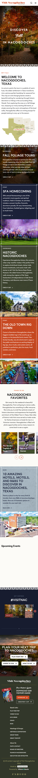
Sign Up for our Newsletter (19, 756)
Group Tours (14, 735)
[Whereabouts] (23, 769)
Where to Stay (14, 714)
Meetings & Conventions (18, 732)
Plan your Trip (15, 711)
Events (12, 720)
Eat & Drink (13, 717)
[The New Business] (22, 766)
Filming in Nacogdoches (18, 753)
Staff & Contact (15, 746)
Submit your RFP (15, 738)
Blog (11, 724)
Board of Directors (16, 749)
